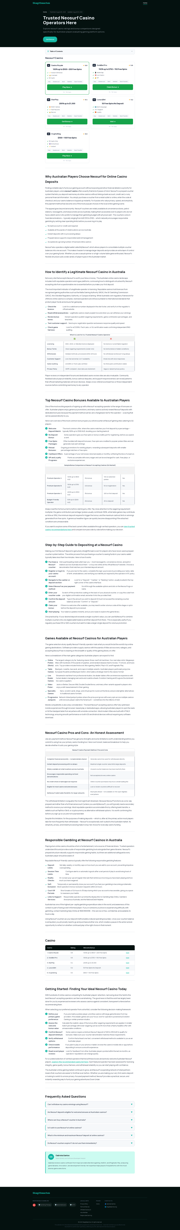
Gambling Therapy (44, 1205)
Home (145, 3)
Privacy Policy (84, 1204)
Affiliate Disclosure (85, 1210)
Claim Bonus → (113, 87)
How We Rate (84, 1212)
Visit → (113, 121)
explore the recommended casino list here (70, 1062)
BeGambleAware (60, 1205)
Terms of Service (84, 1207)
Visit (127, 953)
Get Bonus (50, 39)
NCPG (72, 1205)
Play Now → (67, 87)
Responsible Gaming (86, 1215)
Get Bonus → (67, 121)
